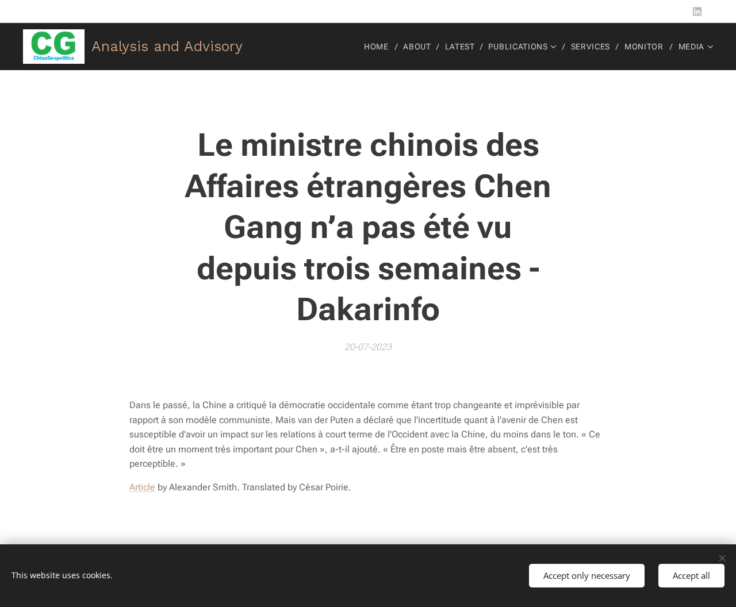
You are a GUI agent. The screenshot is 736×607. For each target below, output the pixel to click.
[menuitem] (379, 46)
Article (142, 487)
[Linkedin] (697, 11)
